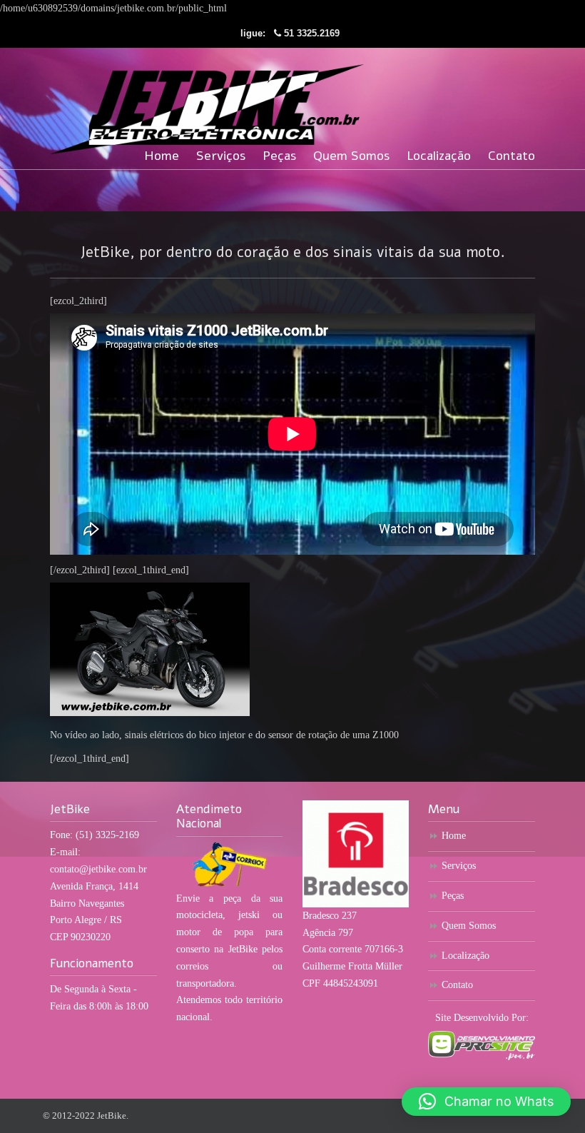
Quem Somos (469, 925)
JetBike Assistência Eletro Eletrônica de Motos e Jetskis (207, 103)
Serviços (459, 865)
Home (454, 835)
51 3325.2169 (312, 33)
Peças (453, 895)
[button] (486, 1101)
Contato (457, 985)
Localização (465, 955)
